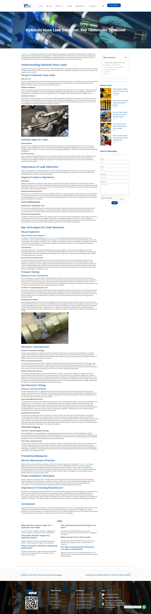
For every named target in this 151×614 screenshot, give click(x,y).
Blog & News (80, 6)
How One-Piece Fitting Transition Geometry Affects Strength (120, 115)
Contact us (92, 6)
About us (49, 6)
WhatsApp (103, 174)
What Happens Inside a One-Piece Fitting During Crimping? (120, 91)
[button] (125, 57)
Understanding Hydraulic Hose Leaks (115, 62)
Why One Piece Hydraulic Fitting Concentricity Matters (121, 103)
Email (102, 166)
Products (58, 6)
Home (41, 6)
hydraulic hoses (52, 238)
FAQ (105, 74)
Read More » (115, 95)
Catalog (69, 6)
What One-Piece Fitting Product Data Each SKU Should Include (120, 138)
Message (103, 181)
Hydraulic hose (25, 54)
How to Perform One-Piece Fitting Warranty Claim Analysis (120, 126)
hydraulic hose (83, 464)
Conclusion (107, 72)
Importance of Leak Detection (112, 65)
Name (102, 159)
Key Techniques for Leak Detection (114, 67)
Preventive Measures (110, 69)
